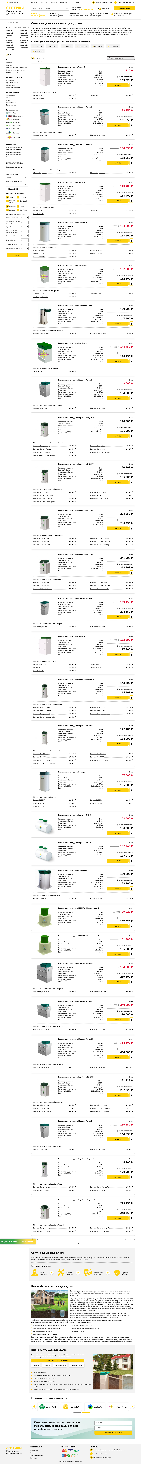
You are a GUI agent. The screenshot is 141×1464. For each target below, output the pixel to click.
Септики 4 (9, 35)
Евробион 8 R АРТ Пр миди (42, 498)
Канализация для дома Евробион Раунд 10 (76, 1200)
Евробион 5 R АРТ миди (41, 754)
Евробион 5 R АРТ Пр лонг (99, 760)
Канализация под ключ (14, 147)
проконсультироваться (113, 1433)
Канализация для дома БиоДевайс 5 (73, 870)
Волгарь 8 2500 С (96, 250)
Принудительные (12, 83)
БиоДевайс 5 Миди (39, 898)
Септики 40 (24, 38)
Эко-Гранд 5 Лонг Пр (40, 297)
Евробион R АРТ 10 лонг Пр (99, 545)
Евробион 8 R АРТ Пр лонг (99, 498)
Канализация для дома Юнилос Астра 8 (75, 380)
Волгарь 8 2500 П (39, 254)
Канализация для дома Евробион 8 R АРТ (76, 464)
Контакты (78, 2)
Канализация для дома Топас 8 (71, 636)
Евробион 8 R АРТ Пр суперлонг (44, 502)
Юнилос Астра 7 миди (40, 1149)
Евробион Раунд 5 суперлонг (100, 714)
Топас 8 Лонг (94, 664)
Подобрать (17, 255)
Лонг (7, 98)
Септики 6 (9, 40)
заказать (118, 85)
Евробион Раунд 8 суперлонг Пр (44, 455)
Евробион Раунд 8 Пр (97, 446)
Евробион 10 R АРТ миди (41, 538)
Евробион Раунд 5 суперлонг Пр (44, 717)
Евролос (16, 119)
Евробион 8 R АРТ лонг (98, 492)
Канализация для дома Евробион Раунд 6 (76, 1159)
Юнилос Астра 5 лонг (97, 135)
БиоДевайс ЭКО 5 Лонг (98, 333)
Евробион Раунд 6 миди (41, 1187)
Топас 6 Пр (94, 95)
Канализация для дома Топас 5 (71, 182)
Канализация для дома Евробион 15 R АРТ (76, 1077)
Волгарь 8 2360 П (39, 250)
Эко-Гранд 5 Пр (38, 294)
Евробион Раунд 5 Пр (97, 707)
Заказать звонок (124, 8)
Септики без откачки (58, 1360)
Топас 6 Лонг (37, 95)
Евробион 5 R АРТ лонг (98, 754)
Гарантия (54, 2)
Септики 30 (24, 35)
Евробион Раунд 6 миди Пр (99, 1187)
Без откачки (10, 80)
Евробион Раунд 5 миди (41, 707)
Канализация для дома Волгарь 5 (72, 772)
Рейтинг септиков (14, 55)
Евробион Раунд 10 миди (41, 1228)
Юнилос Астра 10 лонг (98, 992)
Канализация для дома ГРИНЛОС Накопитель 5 (78, 908)
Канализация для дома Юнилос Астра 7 (75, 1121)
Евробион (16, 122)
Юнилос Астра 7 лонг (97, 1149)
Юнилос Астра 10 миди (41, 992)
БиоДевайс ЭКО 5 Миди (41, 333)
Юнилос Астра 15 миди (41, 1029)
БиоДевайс (17, 125)
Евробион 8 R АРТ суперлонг (43, 495)
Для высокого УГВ (12, 72)
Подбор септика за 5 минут (17, 1241)
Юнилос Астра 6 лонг (97, 173)
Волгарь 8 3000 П (39, 257)
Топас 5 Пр (94, 211)
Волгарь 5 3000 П (39, 806)
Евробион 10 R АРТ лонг (41, 545)
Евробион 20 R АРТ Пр (41, 586)
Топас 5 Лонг (37, 211)
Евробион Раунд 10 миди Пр (100, 1228)
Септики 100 (24, 45)
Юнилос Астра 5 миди (40, 135)
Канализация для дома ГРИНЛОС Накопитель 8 (78, 936)
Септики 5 (9, 38)
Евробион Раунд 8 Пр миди (42, 449)
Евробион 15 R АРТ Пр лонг (42, 1111)
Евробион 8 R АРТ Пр (97, 495)
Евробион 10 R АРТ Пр (41, 541)
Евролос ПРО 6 (60, 1365)
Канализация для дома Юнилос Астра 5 (75, 107)
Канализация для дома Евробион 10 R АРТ (76, 510)
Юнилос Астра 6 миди (40, 173)
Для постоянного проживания (16, 67)
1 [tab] (77, 1412)
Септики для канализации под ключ (78, 15)
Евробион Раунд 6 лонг (41, 1190)
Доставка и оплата (66, 2)
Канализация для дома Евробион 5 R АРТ (76, 726)
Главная (34, 2)
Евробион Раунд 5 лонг (98, 711)
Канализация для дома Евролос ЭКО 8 (74, 843)
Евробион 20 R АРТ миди (41, 582)
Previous (32, 1405)
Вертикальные (11, 105)
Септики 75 (24, 43)
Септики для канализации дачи (57, 15)
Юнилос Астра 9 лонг (97, 627)
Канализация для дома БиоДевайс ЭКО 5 (75, 305)
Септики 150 (24, 47)
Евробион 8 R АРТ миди (41, 492)
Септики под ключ (41, 1265)
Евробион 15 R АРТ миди (41, 1105)
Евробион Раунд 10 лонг (41, 1231)
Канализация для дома (14, 150)
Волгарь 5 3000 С (96, 803)
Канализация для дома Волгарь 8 (72, 222)
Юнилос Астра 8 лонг (97, 408)
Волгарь (16, 133)
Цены (47, 2)
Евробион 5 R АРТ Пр (97, 757)
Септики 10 (10, 47)
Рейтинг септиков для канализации (123, 15)
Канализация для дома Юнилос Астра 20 (75, 1039)
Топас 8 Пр (36, 668)
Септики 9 (9, 45)
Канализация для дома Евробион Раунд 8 (76, 418)
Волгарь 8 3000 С (96, 254)
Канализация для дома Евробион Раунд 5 (76, 679)
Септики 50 (24, 40)
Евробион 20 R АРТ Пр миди (100, 586)
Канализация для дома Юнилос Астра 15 (75, 1001)
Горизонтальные (11, 102)
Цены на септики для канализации (99, 15)
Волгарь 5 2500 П (39, 803)
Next (130, 1405)
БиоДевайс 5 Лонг (96, 898)
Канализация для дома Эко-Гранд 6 (73, 343)
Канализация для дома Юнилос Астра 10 (75, 964)
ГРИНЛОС (16, 129)
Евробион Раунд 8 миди (41, 446)
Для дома (9, 63)
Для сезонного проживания (15, 70)
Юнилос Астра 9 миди (40, 627)
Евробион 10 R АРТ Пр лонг (99, 538)
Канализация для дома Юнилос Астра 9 (75, 598)
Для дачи (9, 65)
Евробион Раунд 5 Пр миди (42, 711)
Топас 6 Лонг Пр (38, 98)
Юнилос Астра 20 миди (41, 1067)
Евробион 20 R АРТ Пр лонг (42, 589)
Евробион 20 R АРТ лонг (98, 582)
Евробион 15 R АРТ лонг (98, 1105)
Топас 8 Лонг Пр (38, 671)
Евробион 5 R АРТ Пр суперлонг (44, 763)
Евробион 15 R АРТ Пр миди (100, 1108)
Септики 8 (9, 43)
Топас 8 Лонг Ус (95, 668)
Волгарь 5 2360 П (39, 800)
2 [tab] (86, 1412)
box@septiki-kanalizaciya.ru (102, 1457)
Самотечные (10, 85)
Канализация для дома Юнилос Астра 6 (75, 145)
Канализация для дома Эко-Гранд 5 (73, 265)
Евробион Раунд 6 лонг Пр (99, 1190)
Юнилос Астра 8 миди (40, 408)
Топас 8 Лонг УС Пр (39, 664)
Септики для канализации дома (38, 15)
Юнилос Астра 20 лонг (98, 1067)
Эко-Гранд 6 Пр (38, 371)
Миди (8, 100)
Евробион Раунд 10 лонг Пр (99, 1231)
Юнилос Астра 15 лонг (98, 1029)
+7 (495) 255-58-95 (100, 1454)
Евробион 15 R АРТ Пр (41, 1108)
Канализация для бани (13, 154)
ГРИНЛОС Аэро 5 (77, 1365)
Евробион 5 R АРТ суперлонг (43, 757)
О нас (41, 2)
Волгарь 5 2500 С (96, 800)
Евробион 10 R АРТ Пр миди (100, 541)
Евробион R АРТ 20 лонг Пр (99, 589)
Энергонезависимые (13, 87)
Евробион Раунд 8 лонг (98, 449)
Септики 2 (9, 31)
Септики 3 (9, 33)
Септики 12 (10, 50)
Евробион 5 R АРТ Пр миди (42, 760)
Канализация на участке (14, 157)
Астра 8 (47, 1365)
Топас (15, 113)
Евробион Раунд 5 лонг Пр (42, 714)
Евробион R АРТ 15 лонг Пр (99, 1111)
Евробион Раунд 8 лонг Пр (42, 452)
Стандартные (10, 95)
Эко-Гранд (17, 137)
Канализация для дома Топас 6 (71, 67)
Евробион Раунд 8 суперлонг (100, 452)
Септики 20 (24, 33)
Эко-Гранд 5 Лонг (96, 294)
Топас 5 (36, 1365)
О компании (34, 1450)
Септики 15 (24, 31)
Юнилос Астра (18, 116)
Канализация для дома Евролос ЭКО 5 (74, 815)
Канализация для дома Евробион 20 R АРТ (76, 554)
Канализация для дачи (13, 152)
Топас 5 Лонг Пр (38, 214)
